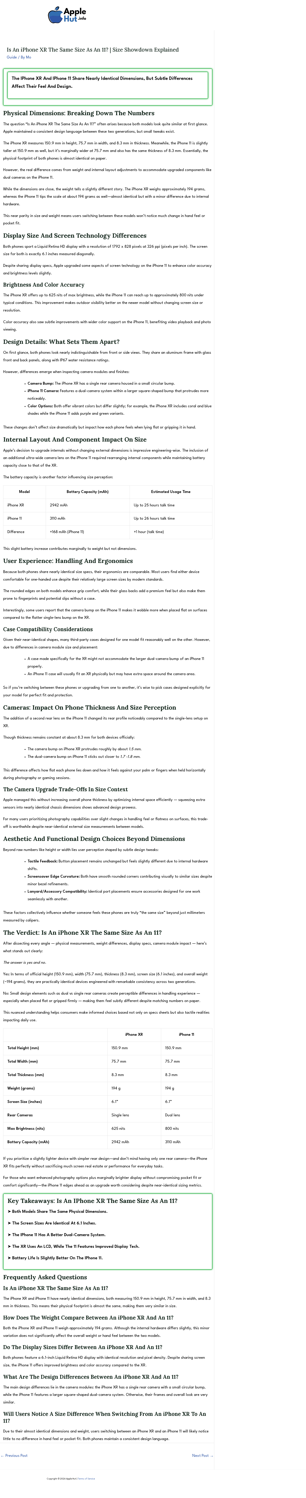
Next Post (203, 1456)
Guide (12, 57)
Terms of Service (86, 1479)
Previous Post (13, 1456)
